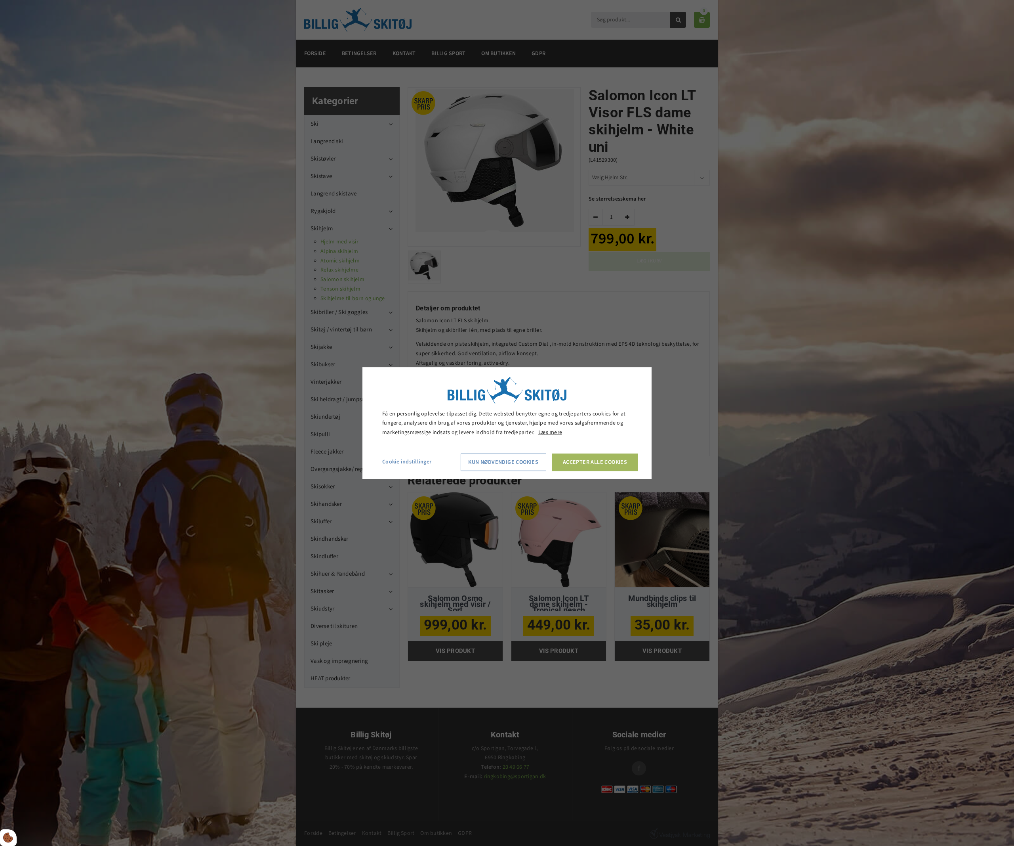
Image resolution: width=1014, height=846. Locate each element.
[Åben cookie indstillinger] (8, 837)
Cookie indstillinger (406, 462)
